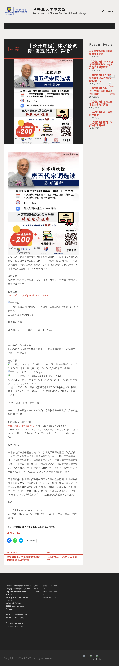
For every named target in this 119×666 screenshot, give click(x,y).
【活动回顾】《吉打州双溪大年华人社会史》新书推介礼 (100, 77)
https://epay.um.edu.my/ (21, 425)
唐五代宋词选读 (29, 527)
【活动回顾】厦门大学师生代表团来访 (100, 124)
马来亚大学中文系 (49, 9)
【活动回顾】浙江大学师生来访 (100, 113)
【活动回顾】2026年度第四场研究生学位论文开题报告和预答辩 (101, 64)
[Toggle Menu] (111, 26)
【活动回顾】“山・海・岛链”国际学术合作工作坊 (100, 91)
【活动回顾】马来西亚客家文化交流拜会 (100, 103)
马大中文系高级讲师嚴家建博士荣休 (100, 52)
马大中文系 (50, 527)
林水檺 (41, 527)
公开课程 (17, 527)
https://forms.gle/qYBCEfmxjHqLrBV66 (28, 295)
